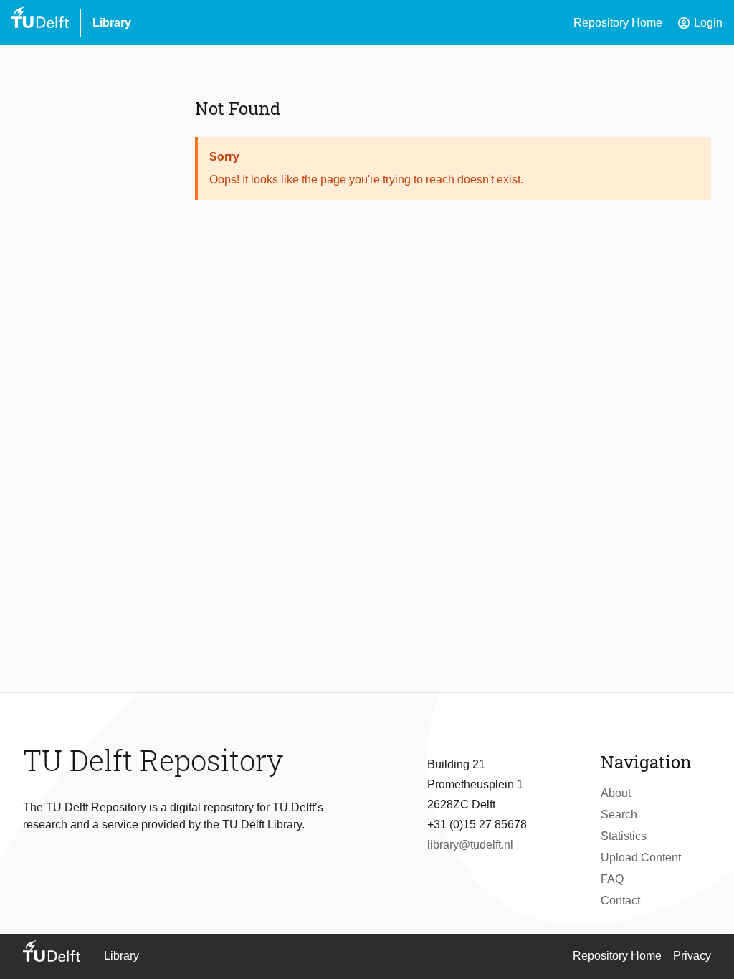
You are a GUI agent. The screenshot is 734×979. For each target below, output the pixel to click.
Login (700, 23)
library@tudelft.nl (470, 845)
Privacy (692, 956)
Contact (620, 900)
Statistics (624, 836)
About (616, 793)
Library (111, 22)
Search (619, 814)
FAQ (612, 879)
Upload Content (641, 857)
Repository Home (617, 22)
